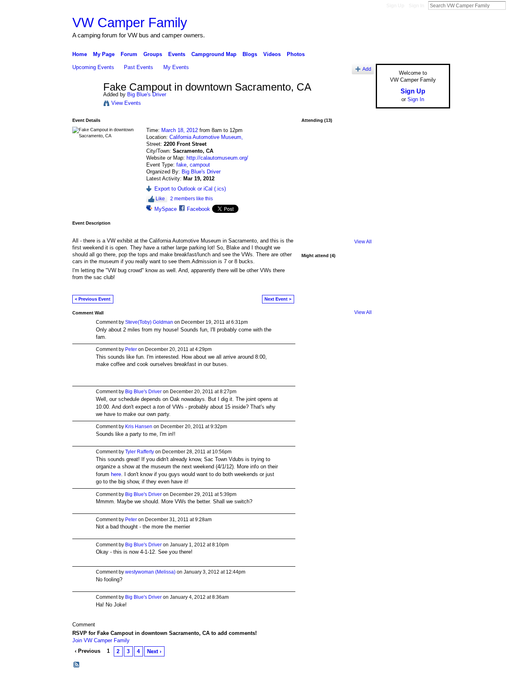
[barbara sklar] (315, 230)
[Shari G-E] (315, 144)
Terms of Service (432, 684)
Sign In (416, 6)
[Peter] (358, 166)
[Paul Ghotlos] (358, 144)
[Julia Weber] (336, 166)
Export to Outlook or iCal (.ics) (190, 189)
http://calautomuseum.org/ (217, 158)
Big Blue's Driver (146, 94)
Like (160, 198)
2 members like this (191, 198)
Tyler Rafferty (139, 452)
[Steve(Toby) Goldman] (358, 279)
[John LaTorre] (358, 209)
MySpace (165, 209)
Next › (154, 651)
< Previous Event (92, 299)
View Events (126, 103)
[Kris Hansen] (336, 187)
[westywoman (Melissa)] (336, 144)
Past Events (138, 67)
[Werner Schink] (315, 279)
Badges (357, 684)
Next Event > (277, 299)
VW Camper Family (129, 22)
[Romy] (315, 301)
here (116, 474)
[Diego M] (315, 166)
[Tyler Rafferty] (358, 187)
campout (200, 165)
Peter (131, 349)
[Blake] (336, 209)
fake (181, 165)
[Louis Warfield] (336, 279)
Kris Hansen (138, 426)
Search (512, 5)
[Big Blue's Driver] (85, 104)
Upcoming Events (93, 67)
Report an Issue (390, 684)
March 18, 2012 (179, 130)
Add (366, 68)
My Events (176, 67)
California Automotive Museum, (206, 137)
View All (363, 242)
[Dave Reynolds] (315, 209)
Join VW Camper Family (101, 640)
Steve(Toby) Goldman (149, 322)
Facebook (198, 209)
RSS (76, 665)
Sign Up (395, 6)
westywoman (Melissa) (150, 572)
